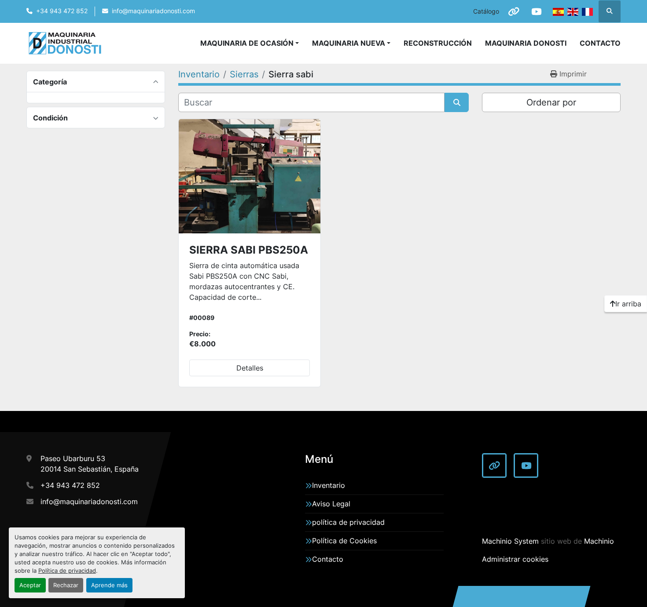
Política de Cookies (344, 540)
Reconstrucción (438, 43)
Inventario (328, 485)
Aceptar (30, 585)
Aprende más (109, 585)
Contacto (600, 43)
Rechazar (65, 585)
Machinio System (510, 541)
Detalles (249, 367)
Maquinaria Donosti (525, 43)
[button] (351, 43)
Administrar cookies (515, 559)
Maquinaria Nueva (348, 43)
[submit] (457, 102)
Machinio (599, 541)
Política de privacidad (67, 570)
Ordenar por (551, 102)
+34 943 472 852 (62, 11)
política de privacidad (348, 522)
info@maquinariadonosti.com (153, 11)
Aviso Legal (331, 503)
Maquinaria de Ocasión (247, 43)
